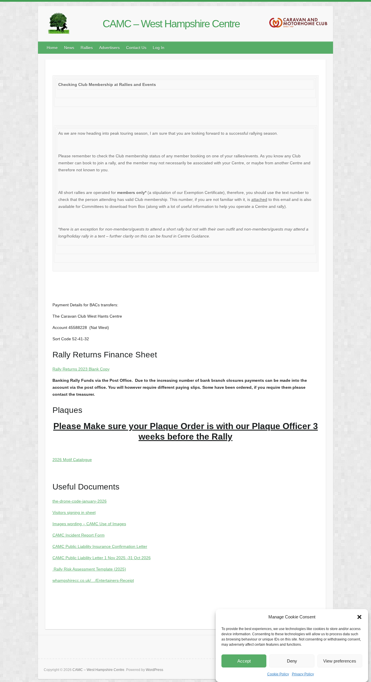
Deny (292, 660)
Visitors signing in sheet (74, 512)
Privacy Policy (303, 674)
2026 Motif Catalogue (72, 459)
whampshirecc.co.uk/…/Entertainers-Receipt (93, 580)
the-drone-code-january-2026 (79, 501)
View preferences (339, 660)
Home (52, 47)
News (69, 47)
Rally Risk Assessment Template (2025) (89, 569)
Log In (158, 47)
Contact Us (136, 47)
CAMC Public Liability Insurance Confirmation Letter (99, 546)
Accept (244, 660)
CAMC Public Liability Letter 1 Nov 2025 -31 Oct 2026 (101, 557)
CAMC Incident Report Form (78, 535)
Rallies (87, 47)
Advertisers (109, 47)
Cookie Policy (278, 674)
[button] (359, 617)
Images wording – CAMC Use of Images (89, 523)
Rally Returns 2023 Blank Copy (81, 369)
